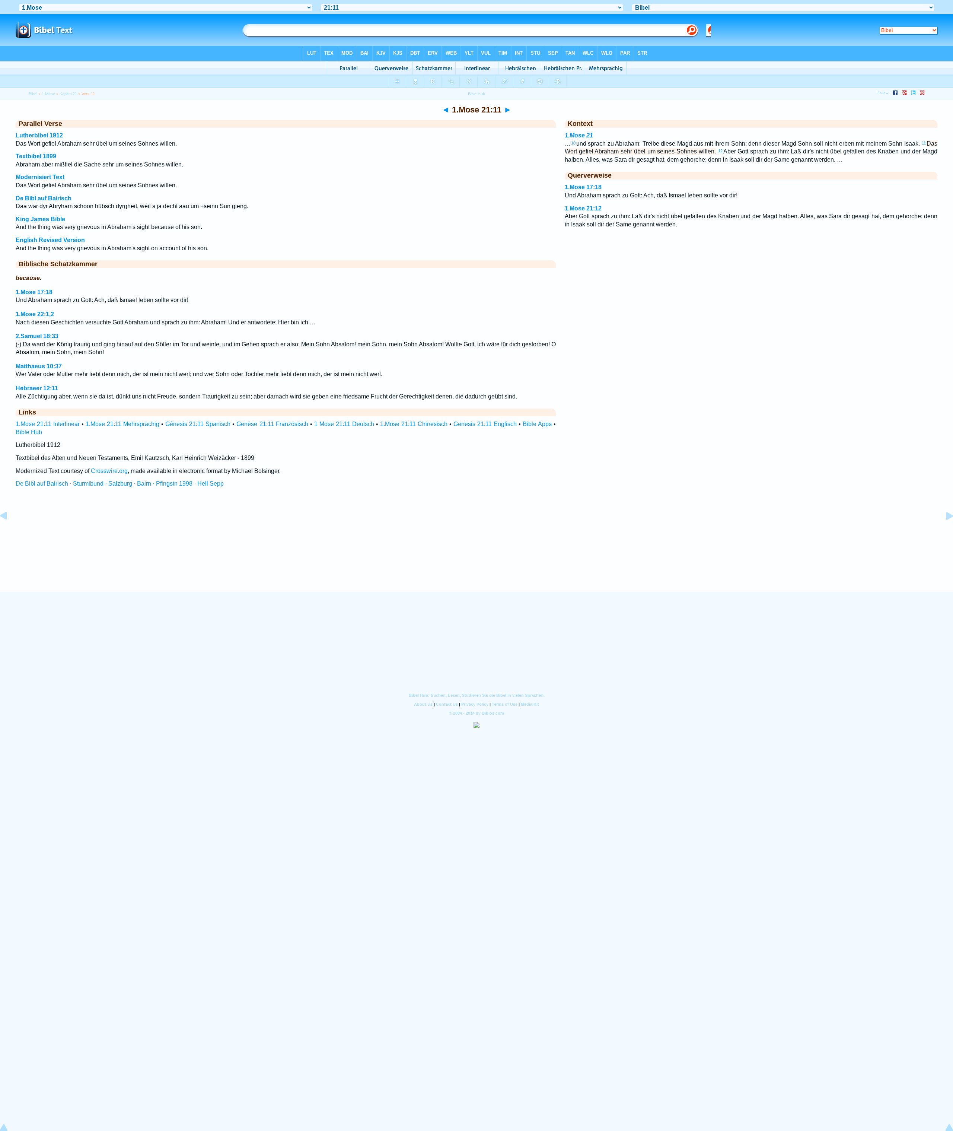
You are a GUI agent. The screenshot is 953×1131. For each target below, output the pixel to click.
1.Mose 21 (579, 135)
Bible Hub (29, 432)
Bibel (33, 94)
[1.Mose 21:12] (943, 533)
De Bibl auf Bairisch (43, 198)
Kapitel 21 (68, 94)
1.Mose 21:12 (583, 208)
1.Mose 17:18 (34, 292)
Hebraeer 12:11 (37, 388)
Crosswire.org (109, 471)
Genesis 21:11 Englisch (485, 424)
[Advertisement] (476, 546)
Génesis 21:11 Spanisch (197, 424)
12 (720, 151)
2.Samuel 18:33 (37, 336)
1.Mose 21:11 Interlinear (48, 424)
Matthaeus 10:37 (39, 366)
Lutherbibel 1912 (39, 135)
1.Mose (48, 94)
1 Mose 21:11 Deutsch (344, 424)
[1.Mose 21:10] (9, 533)
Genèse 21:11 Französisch (272, 424)
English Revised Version (50, 240)
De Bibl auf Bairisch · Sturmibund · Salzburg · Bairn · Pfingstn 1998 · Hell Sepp (120, 483)
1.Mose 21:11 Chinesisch (413, 424)
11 (924, 143)
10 (573, 143)
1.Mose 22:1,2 (35, 314)
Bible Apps (537, 424)
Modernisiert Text (40, 177)
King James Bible (40, 219)
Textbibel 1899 (36, 156)
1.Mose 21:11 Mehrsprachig (122, 424)
